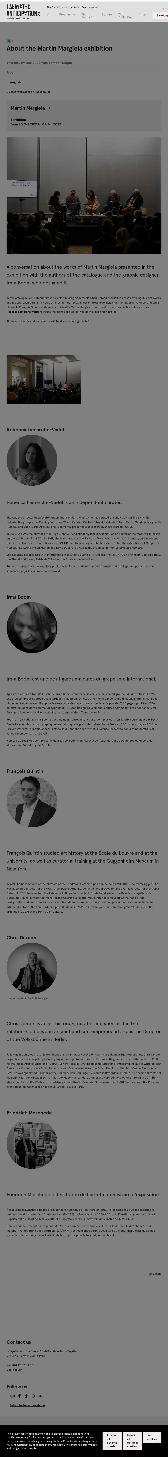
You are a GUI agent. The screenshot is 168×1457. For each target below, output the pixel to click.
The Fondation (88, 16)
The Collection (125, 16)
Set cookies (152, 1437)
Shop (142, 14)
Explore (107, 14)
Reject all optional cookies (132, 1440)
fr (165, 9)
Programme (67, 14)
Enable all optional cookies (112, 1440)
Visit (50, 14)
